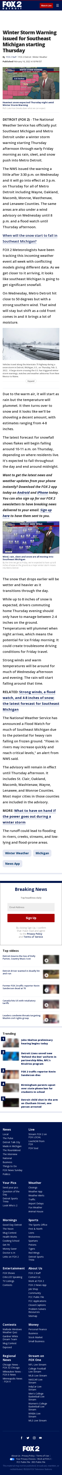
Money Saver (10, 1248)
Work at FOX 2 (36, 1281)
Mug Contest (10, 1232)
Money (33, 1325)
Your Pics (9, 1183)
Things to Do (10, 1166)
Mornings (10, 1220)
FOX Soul (33, 1148)
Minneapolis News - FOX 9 (12, 1380)
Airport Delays (36, 1203)
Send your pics (10, 1187)
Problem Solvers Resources (37, 1310)
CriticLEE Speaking (12, 1277)
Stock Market (35, 1337)
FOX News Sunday (12, 1170)
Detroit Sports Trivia (10, 1200)
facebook (21, 1438)
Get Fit (6, 1244)
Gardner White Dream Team (10, 1338)
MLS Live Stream (37, 1420)
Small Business (36, 1341)
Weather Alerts (36, 1195)
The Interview (10, 1154)
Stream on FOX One (36, 1358)
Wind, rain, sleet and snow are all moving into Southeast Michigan (28, 558)
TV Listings (8, 1281)
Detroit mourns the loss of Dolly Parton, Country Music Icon (19, 957)
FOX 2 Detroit (25, 57)
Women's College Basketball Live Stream (37, 1406)
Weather (34, 1183)
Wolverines (34, 1236)
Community (34, 1293)
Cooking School (11, 1240)
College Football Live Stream (37, 1370)
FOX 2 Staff (34, 1273)
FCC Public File (36, 1297)
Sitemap (32, 1316)
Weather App (35, 1191)
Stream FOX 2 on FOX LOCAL (37, 1136)
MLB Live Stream (37, 1375)
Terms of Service (33, 936)
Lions (31, 1232)
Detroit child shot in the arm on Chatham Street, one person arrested (39, 1103)
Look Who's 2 (10, 1205)
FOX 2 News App (37, 1285)
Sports (33, 1220)
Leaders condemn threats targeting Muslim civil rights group (22, 1017)
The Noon (8, 1228)
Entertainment (14, 1268)
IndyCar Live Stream (34, 1388)
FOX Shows (9, 1273)
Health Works (10, 1236)
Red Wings (34, 1252)
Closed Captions (37, 1305)
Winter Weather (40, 57)
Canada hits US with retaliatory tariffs (19, 1002)
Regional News (9, 1358)
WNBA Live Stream (34, 1415)
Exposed (7, 1347)
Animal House (35, 1211)
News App (12, 864)
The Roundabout (12, 1150)
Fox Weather (35, 1207)
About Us (35, 1268)
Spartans (33, 1240)
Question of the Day (11, 1193)
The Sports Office (37, 1224)
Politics (6, 1174)
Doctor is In (9, 1252)
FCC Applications (37, 1301)
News (7, 1129)
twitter (28, 1438)
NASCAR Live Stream (35, 1381)
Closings (32, 1187)
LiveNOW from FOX (36, 1143)
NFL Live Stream (37, 1364)
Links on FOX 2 (11, 1256)
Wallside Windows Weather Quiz (12, 1331)
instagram (34, 1438)
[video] (51, 959)
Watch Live (46, 5)
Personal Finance (37, 1329)
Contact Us (34, 1277)
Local (5, 1134)
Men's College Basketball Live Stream (36, 1396)
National (7, 1158)
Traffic (31, 1199)
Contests (7, 1285)
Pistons (32, 1244)
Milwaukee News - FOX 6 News (12, 1373)
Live (31, 1129)
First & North (35, 1228)
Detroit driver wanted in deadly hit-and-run (21, 972)
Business (7, 1162)
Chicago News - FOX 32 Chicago (11, 1366)
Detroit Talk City (11, 1142)
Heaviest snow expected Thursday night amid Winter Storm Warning (28, 104)
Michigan (42, 853)
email (40, 1438)
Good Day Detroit (12, 1224)
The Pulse (8, 1138)
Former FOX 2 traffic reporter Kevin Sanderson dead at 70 (21, 987)
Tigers (31, 1248)
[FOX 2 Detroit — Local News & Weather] (12, 5)
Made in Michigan (12, 1146)
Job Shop (33, 1289)
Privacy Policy (34, 933)
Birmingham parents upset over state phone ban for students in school (38, 1088)
